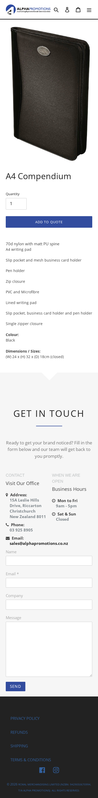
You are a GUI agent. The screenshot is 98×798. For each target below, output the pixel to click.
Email (12, 573)
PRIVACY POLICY (24, 718)
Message (13, 617)
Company (14, 595)
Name (11, 551)
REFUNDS (19, 732)
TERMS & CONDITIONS (30, 759)
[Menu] (89, 9)
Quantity (13, 193)
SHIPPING (19, 745)
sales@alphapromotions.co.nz (39, 543)
